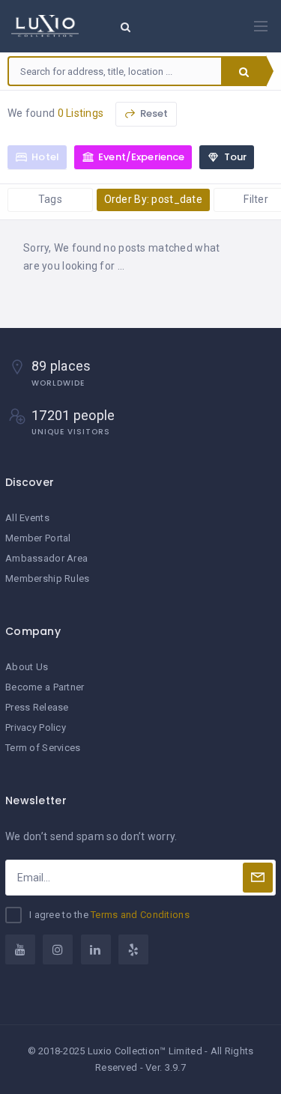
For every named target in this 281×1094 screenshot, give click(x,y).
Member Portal (38, 538)
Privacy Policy (35, 727)
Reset (153, 113)
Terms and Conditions (140, 914)
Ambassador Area (46, 558)
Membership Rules (47, 578)
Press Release (37, 707)
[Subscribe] (258, 878)
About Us (26, 666)
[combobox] (115, 71)
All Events (27, 517)
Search (243, 71)
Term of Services (42, 747)
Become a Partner (44, 687)
